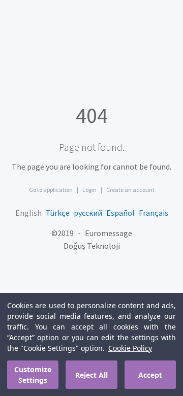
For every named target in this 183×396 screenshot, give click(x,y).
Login (89, 189)
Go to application (51, 189)
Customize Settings (32, 375)
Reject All (91, 375)
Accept (150, 375)
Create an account (130, 189)
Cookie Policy (130, 348)
